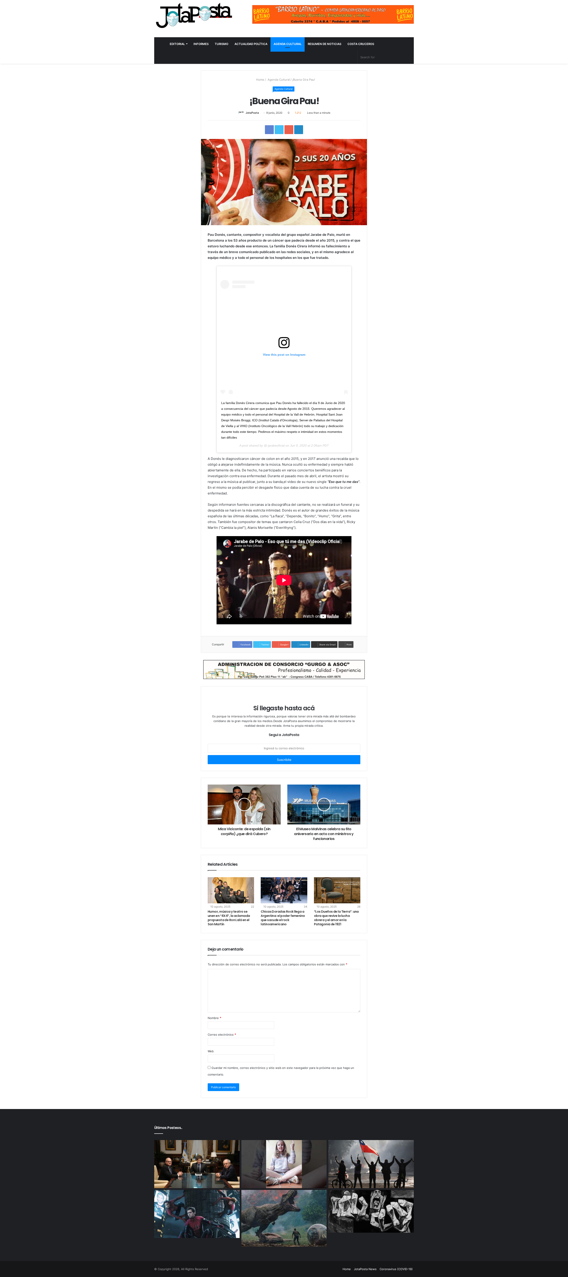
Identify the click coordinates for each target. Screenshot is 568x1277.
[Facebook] (315, 1269)
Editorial (177, 44)
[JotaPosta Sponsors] (333, 14)
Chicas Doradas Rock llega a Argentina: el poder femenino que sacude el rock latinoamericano (283, 917)
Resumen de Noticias (324, 44)
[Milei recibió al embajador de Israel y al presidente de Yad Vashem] (197, 1164)
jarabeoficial (276, 445)
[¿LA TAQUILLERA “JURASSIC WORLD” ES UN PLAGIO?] (284, 1218)
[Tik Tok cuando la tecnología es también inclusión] (284, 1164)
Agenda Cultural (288, 44)
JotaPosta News (365, 1269)
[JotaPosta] (193, 15)
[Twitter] (320, 1269)
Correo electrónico (222, 1034)
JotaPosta (252, 112)
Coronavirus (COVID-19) (396, 1269)
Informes (201, 44)
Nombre (214, 1018)
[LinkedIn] (326, 1269)
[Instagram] (336, 1269)
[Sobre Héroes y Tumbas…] (371, 1211)
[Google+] (310, 1269)
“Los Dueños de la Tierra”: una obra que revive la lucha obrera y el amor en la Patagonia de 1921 (336, 917)
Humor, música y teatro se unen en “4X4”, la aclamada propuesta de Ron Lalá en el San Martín (229, 917)
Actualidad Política (251, 44)
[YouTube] (331, 1269)
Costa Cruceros (360, 44)
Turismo (221, 44)
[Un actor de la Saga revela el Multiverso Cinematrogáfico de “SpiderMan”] (197, 1214)
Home (259, 79)
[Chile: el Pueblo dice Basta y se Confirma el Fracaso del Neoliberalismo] (371, 1164)
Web (211, 1051)
